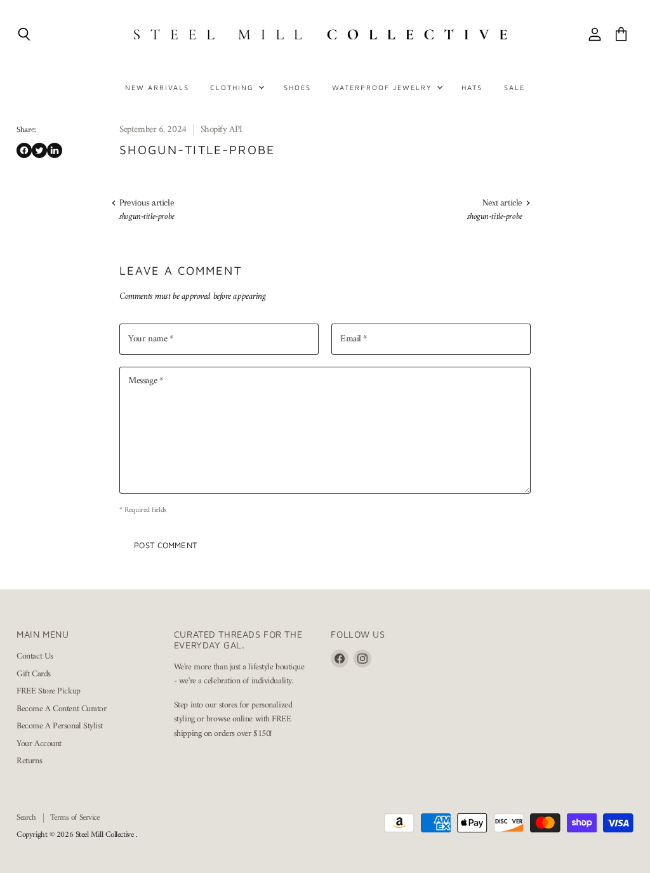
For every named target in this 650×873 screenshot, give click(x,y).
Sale (514, 87)
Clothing (233, 87)
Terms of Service (75, 817)
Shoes (297, 87)
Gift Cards (34, 674)
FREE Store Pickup (48, 691)
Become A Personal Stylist (60, 726)
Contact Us (35, 656)
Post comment (165, 545)
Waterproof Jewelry (383, 87)
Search (26, 817)
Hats (471, 87)
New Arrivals (157, 87)
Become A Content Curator (61, 709)
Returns (29, 761)
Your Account (39, 744)
